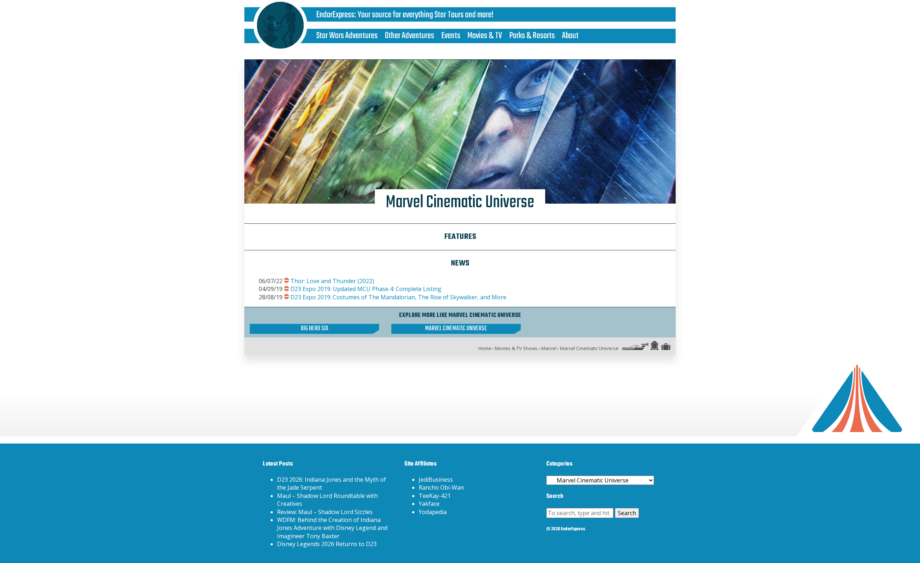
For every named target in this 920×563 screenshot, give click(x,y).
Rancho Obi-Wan (441, 487)
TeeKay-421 (435, 496)
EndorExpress (335, 15)
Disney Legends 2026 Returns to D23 (327, 544)
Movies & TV (485, 36)
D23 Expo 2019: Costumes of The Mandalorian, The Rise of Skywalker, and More (398, 297)
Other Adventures (409, 36)
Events (450, 36)
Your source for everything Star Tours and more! (425, 15)
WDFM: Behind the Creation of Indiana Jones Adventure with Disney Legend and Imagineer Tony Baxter (332, 528)
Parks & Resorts (532, 36)
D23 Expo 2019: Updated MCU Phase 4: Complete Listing (365, 289)
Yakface (429, 504)
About (570, 36)
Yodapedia (433, 512)
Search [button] (627, 513)
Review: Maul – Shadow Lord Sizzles (325, 512)
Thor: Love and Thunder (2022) (332, 281)
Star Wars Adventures (347, 36)
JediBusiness (436, 479)
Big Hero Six (314, 329)
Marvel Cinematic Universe (456, 329)
